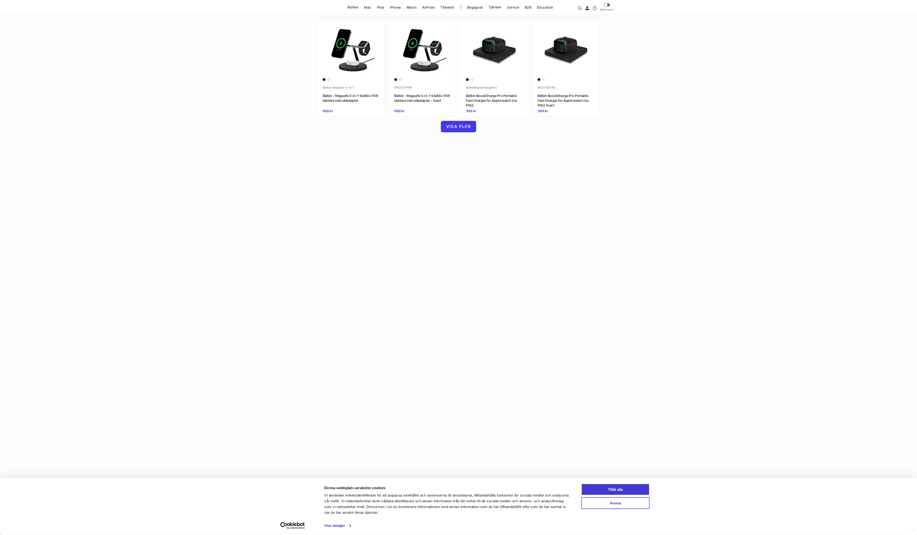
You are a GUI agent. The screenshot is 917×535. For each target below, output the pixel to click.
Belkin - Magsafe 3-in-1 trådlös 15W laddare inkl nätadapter (350, 98)
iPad (380, 7)
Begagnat (475, 7)
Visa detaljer (334, 526)
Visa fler (458, 126)
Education (545, 7)
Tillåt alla (615, 489)
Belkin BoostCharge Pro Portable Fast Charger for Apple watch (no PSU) (491, 100)
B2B (528, 7)
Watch (411, 7)
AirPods (428, 7)
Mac (367, 7)
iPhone (395, 7)
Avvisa (615, 503)
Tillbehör (447, 7)
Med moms (607, 9)
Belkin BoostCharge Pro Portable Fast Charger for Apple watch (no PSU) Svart (563, 100)
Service (513, 7)
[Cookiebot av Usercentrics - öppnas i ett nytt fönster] (293, 525)
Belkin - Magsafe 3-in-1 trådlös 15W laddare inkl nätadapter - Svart (422, 98)
